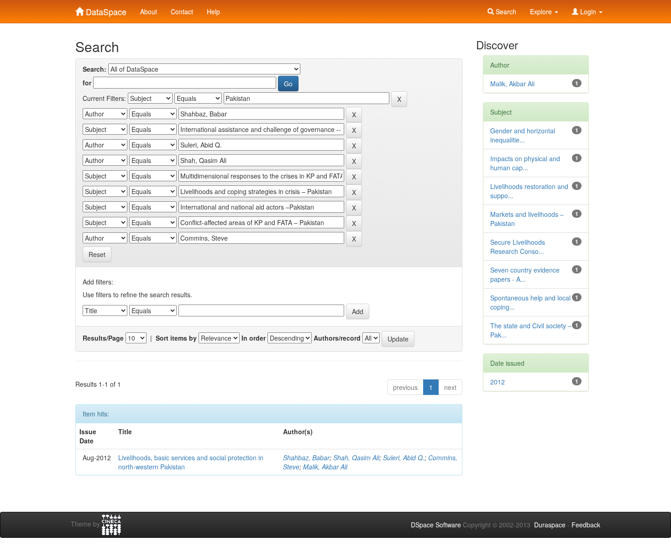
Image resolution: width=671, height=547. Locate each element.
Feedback (585, 524)
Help (213, 11)
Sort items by (176, 337)
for (87, 82)
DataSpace (105, 9)
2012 (497, 381)
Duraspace (550, 524)
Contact (182, 11)
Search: (94, 69)
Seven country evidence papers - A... (525, 274)
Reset (97, 254)
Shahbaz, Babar (306, 457)
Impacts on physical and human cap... (525, 163)
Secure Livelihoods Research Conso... (517, 246)
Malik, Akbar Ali (325, 466)
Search (505, 11)
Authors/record (337, 337)
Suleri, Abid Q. (404, 457)
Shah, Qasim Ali (356, 457)
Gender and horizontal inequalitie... (522, 135)
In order (253, 337)
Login (588, 11)
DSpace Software (436, 524)
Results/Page (103, 337)
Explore (542, 11)
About (148, 11)
